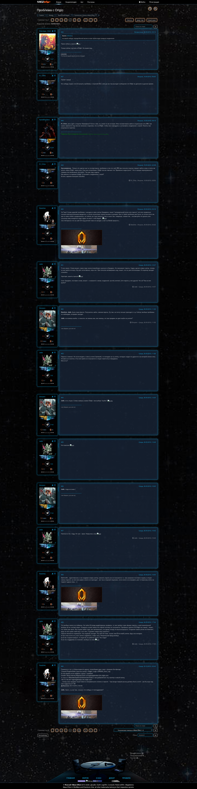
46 (63, 32)
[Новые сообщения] (149, 8)
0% (43, 59)
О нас (98, 778)
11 (90, 20)
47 (63, 76)
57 (63, 531)
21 (51, 233)
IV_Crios (42, 75)
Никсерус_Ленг (45, 31)
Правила (126, 778)
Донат (112, 778)
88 (52, 153)
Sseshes (42, 208)
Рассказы (91, 2)
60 (63, 666)
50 (63, 209)
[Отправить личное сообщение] (55, 31)
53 (63, 353)
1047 (52, 59)
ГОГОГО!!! (64, 54)
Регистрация (154, 2)
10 (85, 20)
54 (63, 397)
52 (63, 309)
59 (63, 622)
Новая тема (140, 20)
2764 (52, 147)
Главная (70, 778)
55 (63, 442)
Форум (58, 2)
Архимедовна (44, 119)
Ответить (129, 20)
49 (63, 165)
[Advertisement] (134, 741)
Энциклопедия (70, 2)
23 (52, 64)
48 (63, 121)
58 (63, 575)
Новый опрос (152, 20)
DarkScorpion (55, 24)
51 (63, 265)
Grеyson (42, 308)
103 (51, 287)
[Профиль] (52, 31)
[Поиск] (155, 8)
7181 (52, 336)
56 (63, 486)
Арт (82, 2)
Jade (41, 264)
